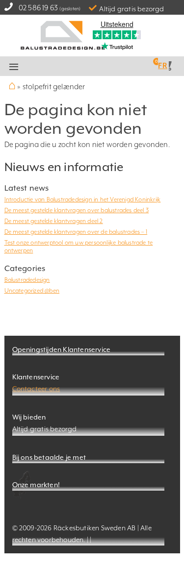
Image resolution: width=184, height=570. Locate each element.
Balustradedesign (27, 279)
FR (162, 65)
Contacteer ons (36, 389)
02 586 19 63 (38, 7)
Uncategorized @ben (32, 290)
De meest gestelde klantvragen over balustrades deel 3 (76, 210)
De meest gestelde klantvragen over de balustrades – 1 (76, 231)
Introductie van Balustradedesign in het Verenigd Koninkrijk (82, 199)
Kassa (105, 66)
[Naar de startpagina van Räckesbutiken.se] (63, 34)
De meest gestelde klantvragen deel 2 (53, 221)
